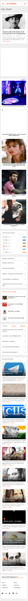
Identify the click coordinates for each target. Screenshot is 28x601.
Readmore (8, 41)
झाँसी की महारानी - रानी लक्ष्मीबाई (14, 311)
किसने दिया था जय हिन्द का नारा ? (13, 479)
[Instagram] (6, 593)
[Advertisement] (14, 62)
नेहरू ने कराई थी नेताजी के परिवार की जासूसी (16, 318)
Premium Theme (19, 577)
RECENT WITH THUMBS (9, 292)
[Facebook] (2, 593)
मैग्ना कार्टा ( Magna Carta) (11, 395)
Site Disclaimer (17, 587)
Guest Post (16, 585)
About (15, 582)
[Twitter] (13, 593)
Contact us (4, 585)
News (3, 30)
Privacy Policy (5, 587)
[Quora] (9, 593)
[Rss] (16, 593)
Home (3, 582)
